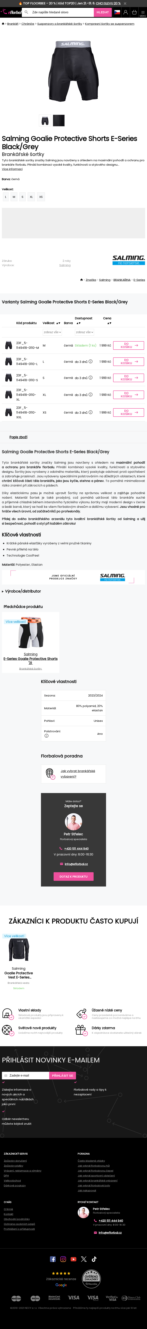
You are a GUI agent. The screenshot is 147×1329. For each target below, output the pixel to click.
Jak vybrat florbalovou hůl (94, 1166)
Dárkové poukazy (15, 1185)
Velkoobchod (12, 1180)
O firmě (8, 1209)
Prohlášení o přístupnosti (19, 1229)
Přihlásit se (62, 1075)
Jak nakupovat (87, 1190)
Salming (65, 265)
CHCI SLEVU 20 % (108, 3)
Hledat (103, 12)
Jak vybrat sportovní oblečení (96, 1175)
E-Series (139, 280)
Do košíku (126, 345)
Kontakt (8, 1214)
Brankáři (12, 24)
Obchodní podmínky (17, 1219)
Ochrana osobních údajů (19, 1224)
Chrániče (27, 24)
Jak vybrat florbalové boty (94, 1185)
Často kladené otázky (91, 1161)
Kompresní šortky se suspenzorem (109, 24)
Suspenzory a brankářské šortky (59, 24)
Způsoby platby (13, 1166)
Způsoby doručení (15, 1161)
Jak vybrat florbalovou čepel (95, 1170)
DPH (6, 1175)
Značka (91, 280)
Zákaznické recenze (61, 1279)
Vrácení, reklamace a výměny (22, 1170)
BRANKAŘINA (122, 280)
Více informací (12, 169)
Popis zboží (18, 437)
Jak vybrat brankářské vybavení (98, 1180)
